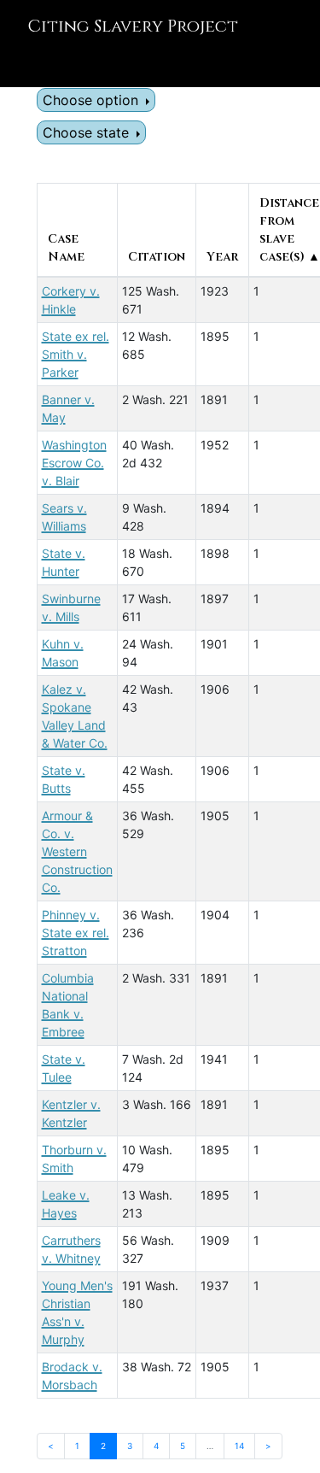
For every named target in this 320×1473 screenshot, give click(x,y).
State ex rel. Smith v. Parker (75, 354)
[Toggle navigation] (37, 63)
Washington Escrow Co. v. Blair (74, 462)
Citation (156, 257)
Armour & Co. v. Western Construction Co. (77, 851)
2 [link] (103, 1446)
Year (222, 257)
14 (239, 1446)
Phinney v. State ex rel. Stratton (75, 932)
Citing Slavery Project (132, 26)
